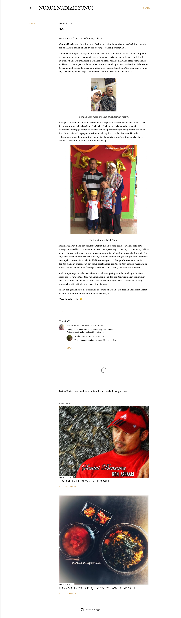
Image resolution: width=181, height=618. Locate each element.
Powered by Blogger (92, 610)
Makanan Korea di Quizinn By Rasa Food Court (99, 588)
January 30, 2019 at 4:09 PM (93, 336)
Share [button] (32, 23)
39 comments (70, 486)
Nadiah (77, 336)
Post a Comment (71, 593)
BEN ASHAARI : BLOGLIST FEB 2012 (84, 481)
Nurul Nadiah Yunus (66, 8)
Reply (69, 348)
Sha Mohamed (73, 325)
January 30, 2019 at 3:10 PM (92, 326)
